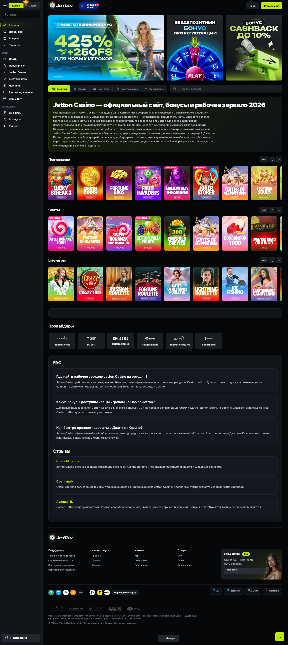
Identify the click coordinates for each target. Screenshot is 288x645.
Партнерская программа (61, 565)
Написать (232, 569)
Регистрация (271, 5)
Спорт (32, 5)
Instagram (274, 590)
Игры (137, 555)
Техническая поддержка (61, 555)
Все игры (61, 89)
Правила (96, 555)
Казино (16, 5)
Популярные (156, 89)
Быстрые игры (129, 89)
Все (264, 159)
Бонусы (96, 565)
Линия (181, 560)
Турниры (96, 560)
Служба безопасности (60, 560)
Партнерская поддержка (62, 569)
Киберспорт (184, 565)
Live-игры (103, 89)
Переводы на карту (125, 592)
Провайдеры (141, 565)
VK (217, 590)
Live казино (140, 560)
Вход (253, 5)
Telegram (235, 590)
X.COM (254, 590)
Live (180, 555)
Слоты (82, 89)
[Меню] (4, 5)
